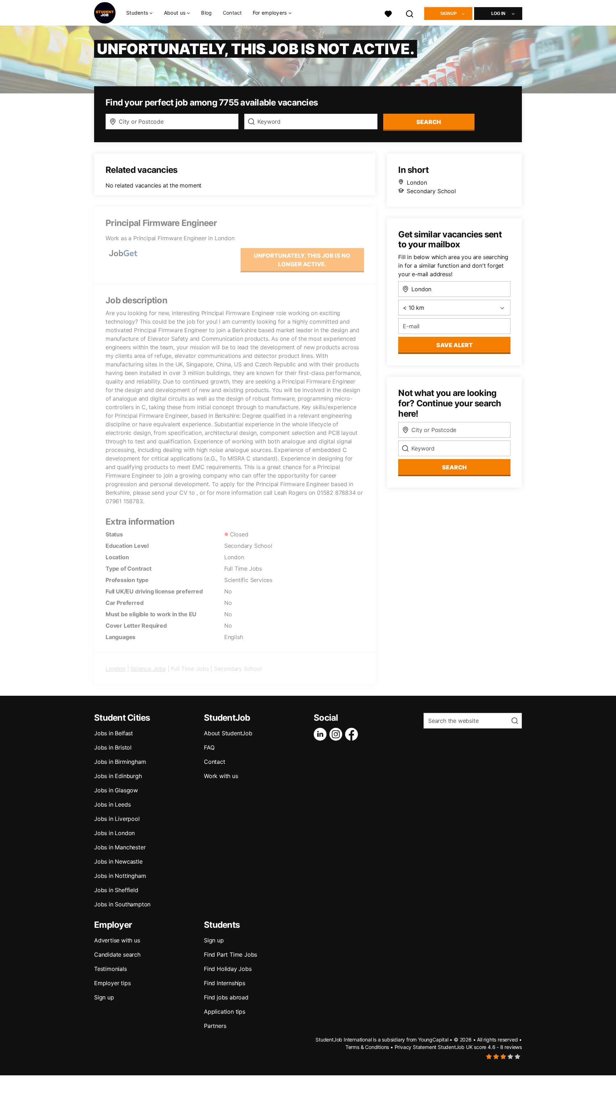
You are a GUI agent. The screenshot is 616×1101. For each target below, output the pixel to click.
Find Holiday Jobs (228, 968)
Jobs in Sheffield (116, 890)
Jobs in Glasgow (116, 790)
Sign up (104, 997)
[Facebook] (353, 734)
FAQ (209, 747)
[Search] (410, 13)
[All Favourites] (388, 13)
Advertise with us (117, 940)
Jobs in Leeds (112, 804)
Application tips (224, 1011)
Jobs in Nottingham (120, 875)
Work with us (221, 776)
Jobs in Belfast (113, 733)
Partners (215, 1025)
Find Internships (224, 983)
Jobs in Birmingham (120, 761)
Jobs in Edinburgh (118, 776)
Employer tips (112, 983)
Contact (232, 13)
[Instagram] (337, 734)
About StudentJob (228, 733)
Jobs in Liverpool (117, 818)
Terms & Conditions (367, 1047)
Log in (498, 13)
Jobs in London (114, 833)
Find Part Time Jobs (230, 954)
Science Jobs (148, 668)
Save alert (454, 345)
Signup (448, 13)
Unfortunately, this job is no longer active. (302, 260)
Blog (206, 13)
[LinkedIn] (321, 734)
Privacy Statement (416, 1047)
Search (428, 121)
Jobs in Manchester (119, 847)
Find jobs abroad (226, 997)
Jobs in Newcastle (118, 861)
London (115, 668)
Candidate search (117, 954)
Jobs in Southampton (122, 904)
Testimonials (110, 968)
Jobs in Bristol (113, 747)
